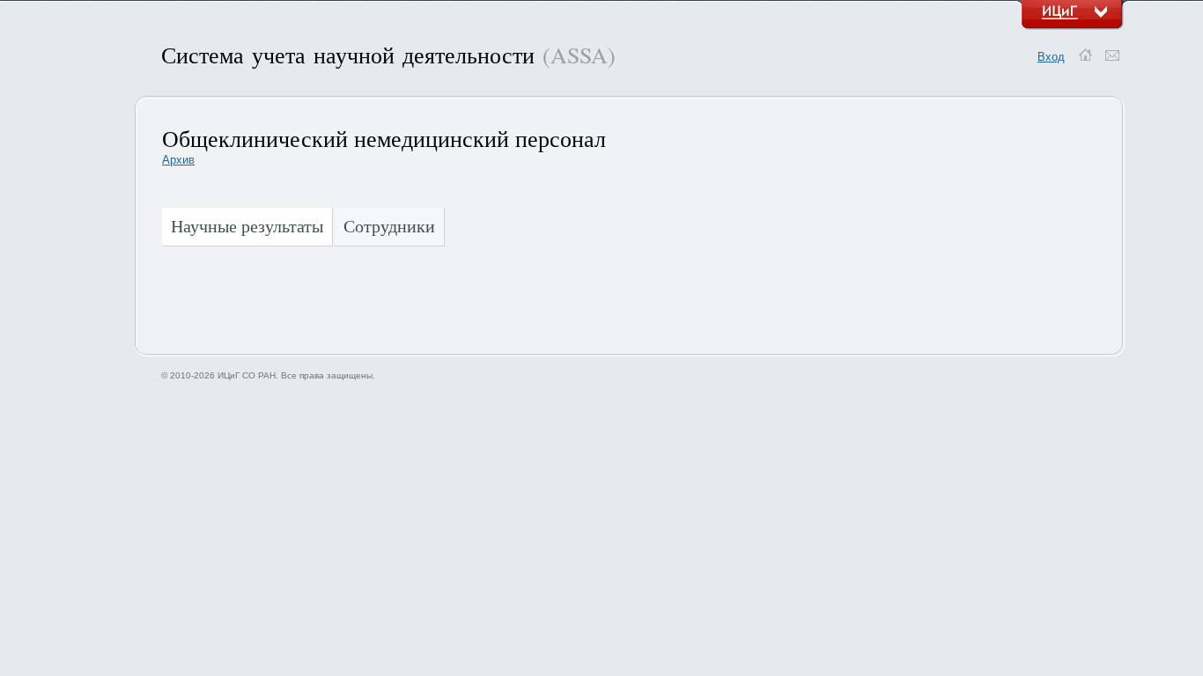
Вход (1051, 56)
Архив (178, 159)
